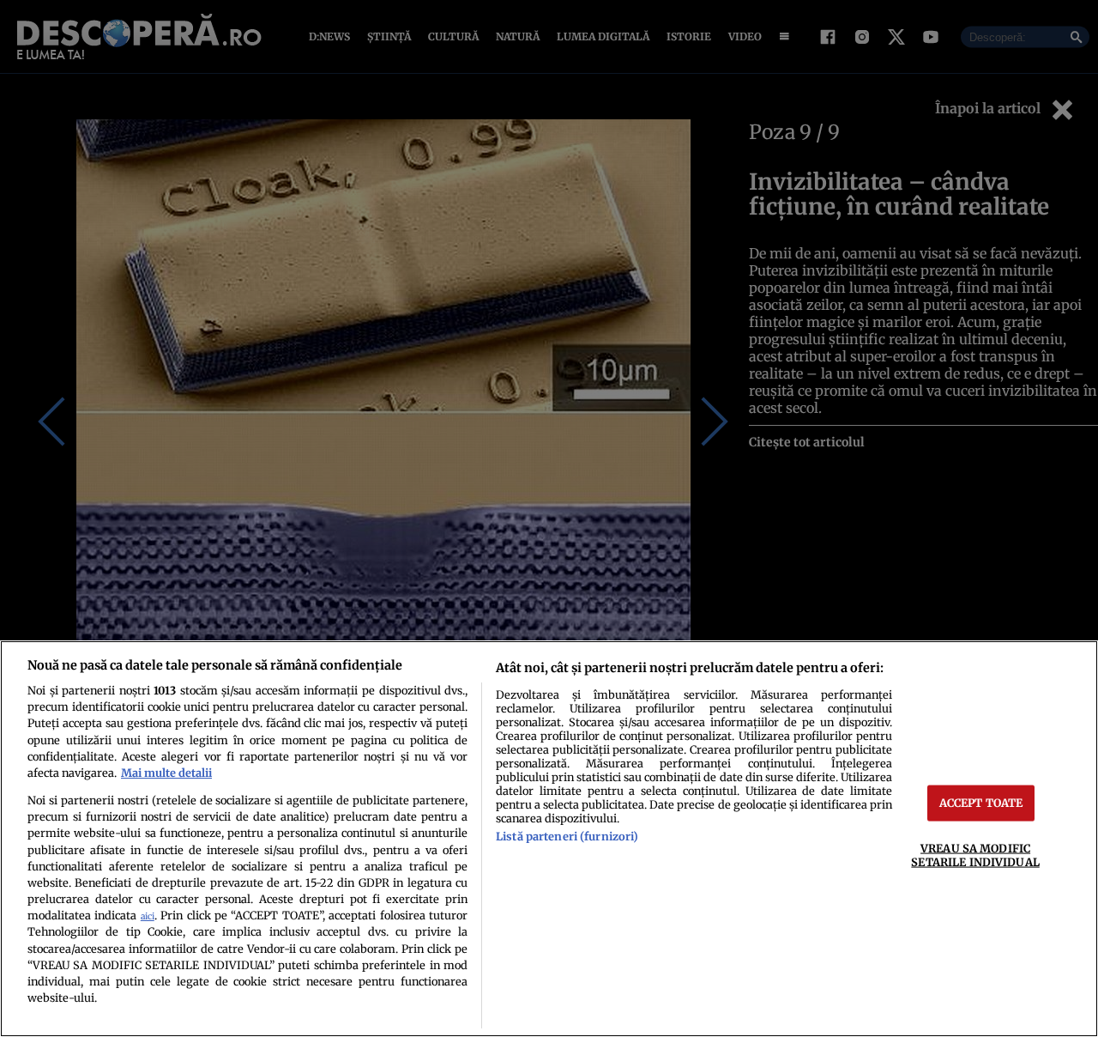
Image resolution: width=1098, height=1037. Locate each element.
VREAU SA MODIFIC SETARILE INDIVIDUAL (975, 854)
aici (147, 916)
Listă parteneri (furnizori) (567, 836)
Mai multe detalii (166, 772)
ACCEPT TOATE (981, 803)
